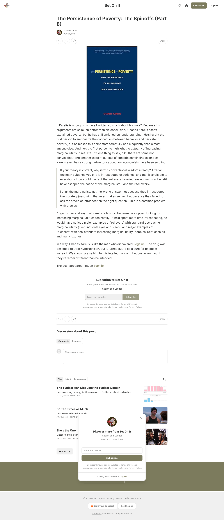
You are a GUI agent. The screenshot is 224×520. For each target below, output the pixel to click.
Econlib (99, 265)
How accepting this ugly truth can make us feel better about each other (94, 392)
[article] (112, 394)
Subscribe (198, 5)
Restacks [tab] (76, 341)
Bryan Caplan (70, 31)
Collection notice (132, 498)
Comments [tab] (63, 341)
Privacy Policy (135, 468)
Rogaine (139, 244)
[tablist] (70, 341)
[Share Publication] (186, 5)
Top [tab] (60, 379)
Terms (119, 498)
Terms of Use (127, 464)
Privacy (110, 498)
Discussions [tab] (80, 379)
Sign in (215, 5)
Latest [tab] (68, 379)
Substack (96, 513)
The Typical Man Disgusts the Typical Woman (88, 388)
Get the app (127, 505)
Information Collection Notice (111, 468)
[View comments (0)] (67, 41)
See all (62, 451)
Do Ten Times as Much (72, 409)
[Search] (180, 5)
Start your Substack (104, 505)
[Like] (60, 41)
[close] (141, 418)
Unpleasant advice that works (72, 413)
